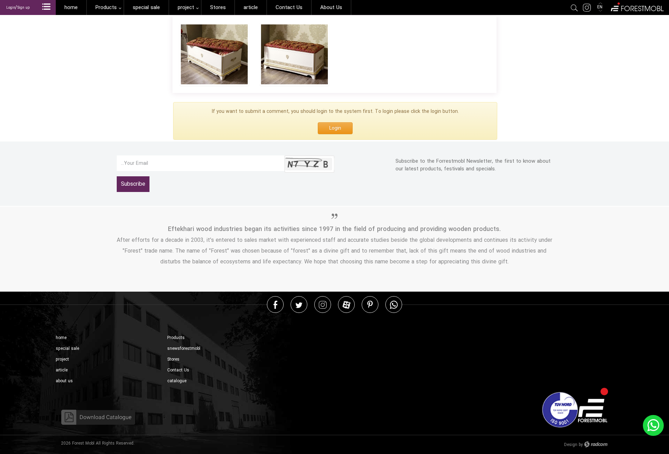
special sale (67, 348)
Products (176, 337)
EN (600, 7)
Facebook (275, 304)
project (62, 359)
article (62, 370)
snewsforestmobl (183, 348)
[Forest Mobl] (637, 6)
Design (570, 444)
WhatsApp (394, 304)
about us (64, 381)
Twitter (299, 304)
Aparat (347, 304)
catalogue (176, 381)
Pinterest (370, 304)
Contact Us (178, 370)
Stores (173, 359)
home (61, 337)
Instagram (322, 304)
